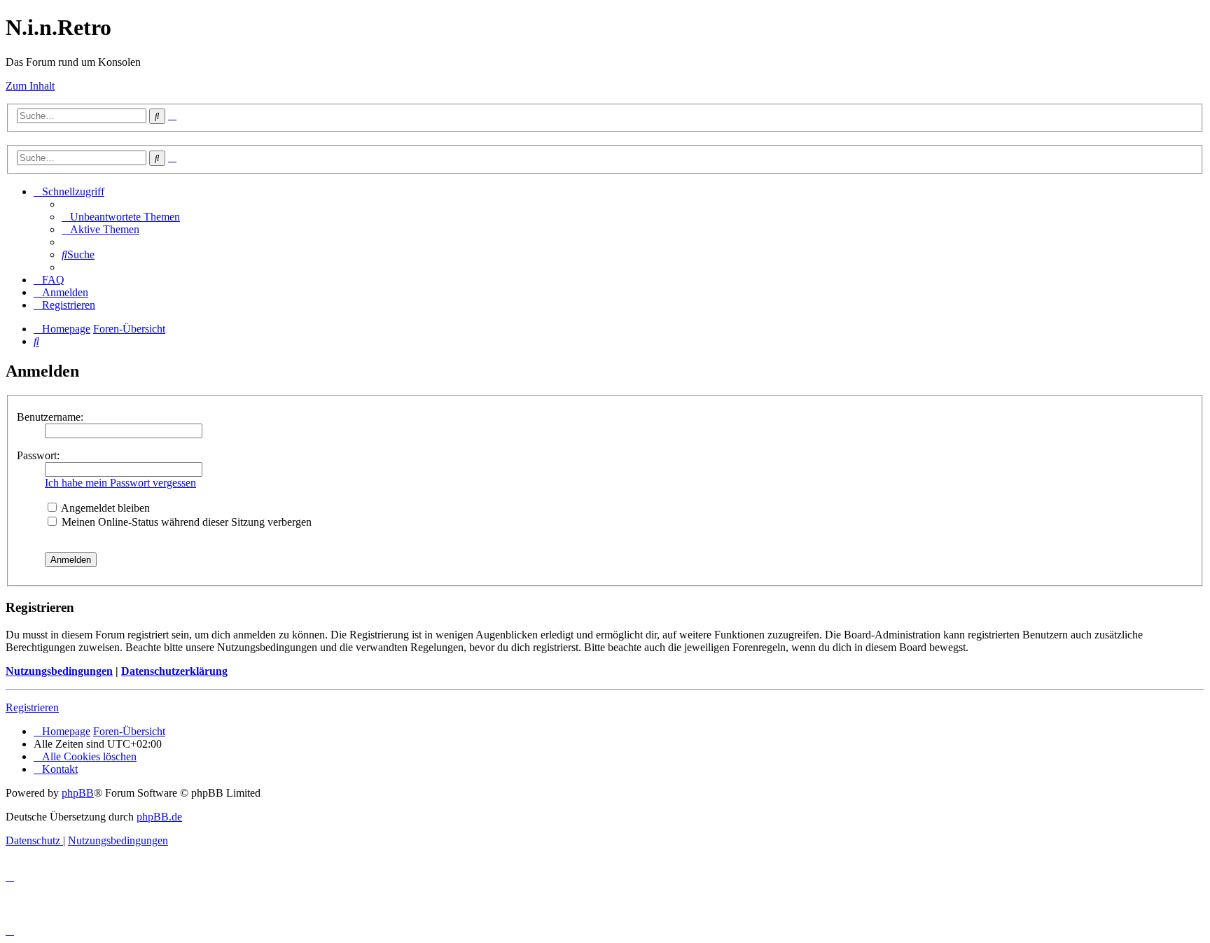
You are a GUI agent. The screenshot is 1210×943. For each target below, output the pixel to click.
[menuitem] (121, 217)
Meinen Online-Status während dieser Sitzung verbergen (185, 522)
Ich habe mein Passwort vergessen (120, 483)
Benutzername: (50, 417)
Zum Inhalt (30, 86)
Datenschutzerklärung (174, 671)
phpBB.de (159, 817)
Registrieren (32, 707)
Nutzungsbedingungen (59, 671)
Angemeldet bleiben (104, 508)
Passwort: (38, 455)
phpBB (78, 793)
